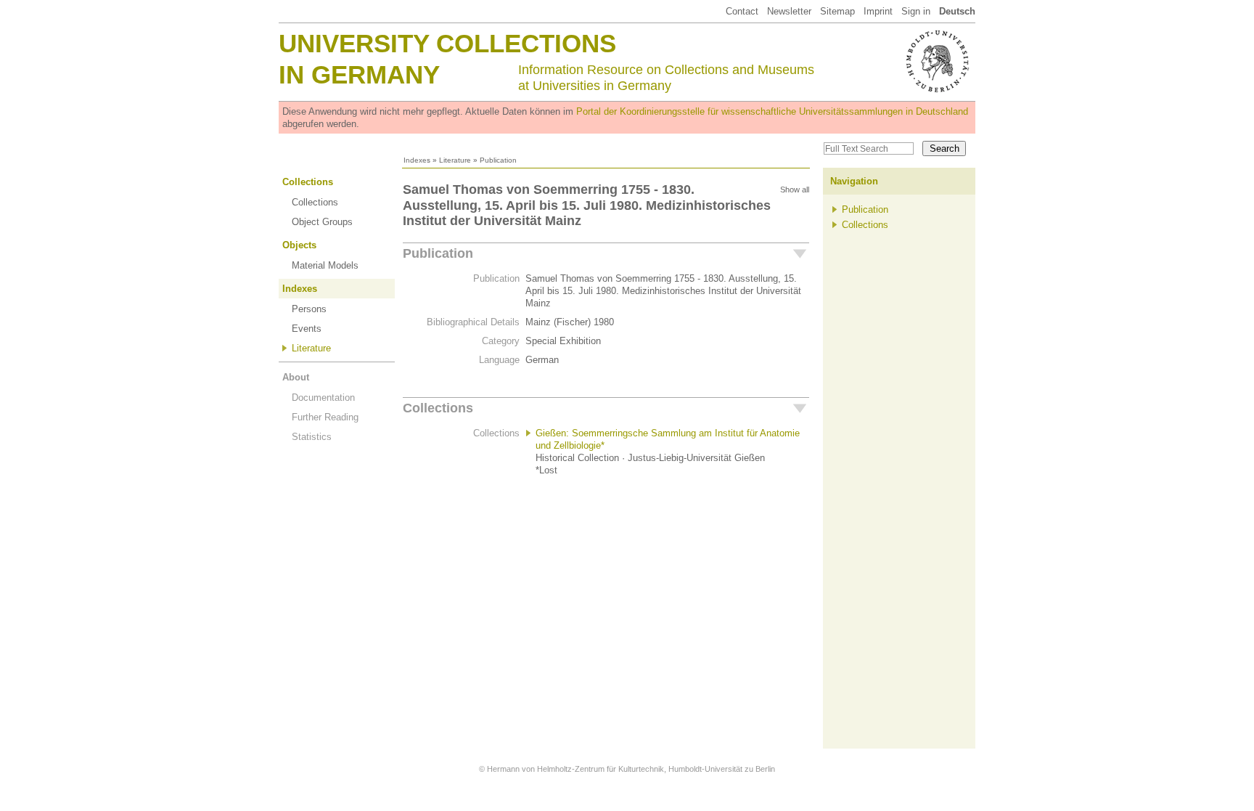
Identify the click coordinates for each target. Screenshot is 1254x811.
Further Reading (325, 417)
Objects (299, 245)
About (295, 377)
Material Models (325, 265)
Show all (794, 189)
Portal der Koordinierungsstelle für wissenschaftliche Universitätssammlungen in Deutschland (772, 111)
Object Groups (322, 221)
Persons (309, 308)
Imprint (878, 11)
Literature (455, 160)
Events (306, 328)
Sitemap (837, 11)
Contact (742, 11)
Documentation (323, 397)
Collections (307, 181)
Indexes (416, 160)
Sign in (915, 11)
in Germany (359, 74)
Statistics (312, 436)
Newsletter (789, 11)
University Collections (447, 43)
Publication (438, 253)
